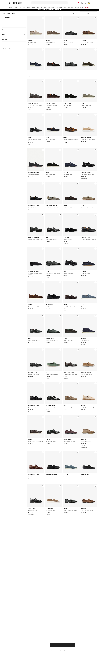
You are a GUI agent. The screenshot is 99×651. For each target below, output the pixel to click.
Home (3, 13)
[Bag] (88, 2)
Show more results (62, 645)
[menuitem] (10, 7)
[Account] (81, 2)
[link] (36, 42)
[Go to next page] (73, 650)
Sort (88, 13)
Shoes (13, 13)
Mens (8, 13)
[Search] (33, 2)
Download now (58, 9)
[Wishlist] (85, 2)
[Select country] (78, 2)
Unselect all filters (7, 49)
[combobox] (50, 3)
